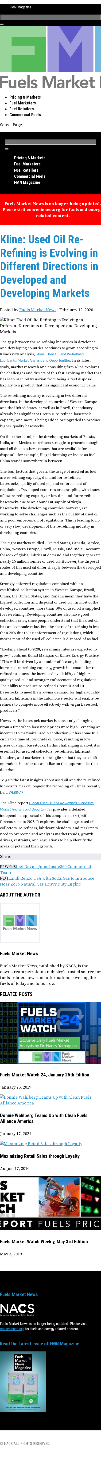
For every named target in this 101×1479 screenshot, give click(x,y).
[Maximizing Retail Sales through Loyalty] (41, 1144)
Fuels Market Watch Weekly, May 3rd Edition (44, 1241)
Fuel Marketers (22, 102)
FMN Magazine (20, 7)
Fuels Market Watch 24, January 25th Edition (44, 1075)
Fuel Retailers (21, 108)
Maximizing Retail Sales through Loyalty (40, 1156)
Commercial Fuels (25, 114)
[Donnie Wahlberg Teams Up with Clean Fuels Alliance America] (50, 1103)
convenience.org (12, 1329)
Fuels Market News (37, 310)
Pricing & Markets (25, 97)
